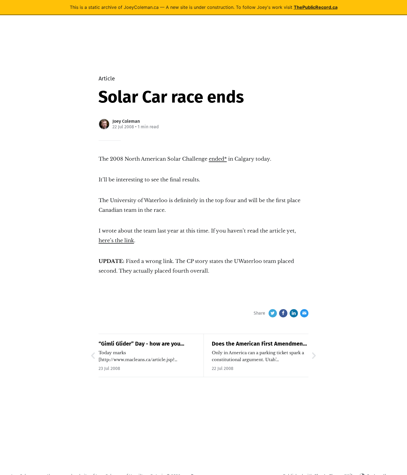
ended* (218, 159)
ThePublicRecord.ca (316, 7)
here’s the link (116, 240)
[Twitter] (273, 313)
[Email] (304, 313)
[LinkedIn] (294, 313)
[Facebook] (283, 313)
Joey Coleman (126, 121)
